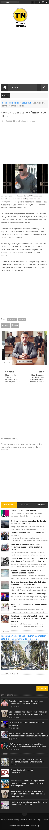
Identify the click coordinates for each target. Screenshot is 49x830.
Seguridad (26, 103)
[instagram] (43, 2)
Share (15, 325)
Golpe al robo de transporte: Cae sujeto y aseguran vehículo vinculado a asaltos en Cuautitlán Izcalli (28, 793)
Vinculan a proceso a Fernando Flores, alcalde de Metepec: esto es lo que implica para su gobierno (29, 618)
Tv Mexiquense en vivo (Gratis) (23, 511)
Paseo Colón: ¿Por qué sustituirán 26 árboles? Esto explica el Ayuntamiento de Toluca (28, 761)
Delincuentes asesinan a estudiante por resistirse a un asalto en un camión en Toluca (27, 547)
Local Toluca (14, 103)
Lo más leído (8, 505)
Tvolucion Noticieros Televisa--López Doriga (28, 594)
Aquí (39, 826)
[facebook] (32, 2)
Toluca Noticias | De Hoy (30, 819)
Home (4, 103)
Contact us (43, 688)
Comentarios (40, 505)
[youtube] (39, 2)
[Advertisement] (24, 55)
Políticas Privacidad (21, 826)
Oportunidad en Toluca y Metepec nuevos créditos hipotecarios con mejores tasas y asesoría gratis (28, 783)
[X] (36, 2)
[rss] (46, 2)
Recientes (24, 505)
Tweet (6, 325)
